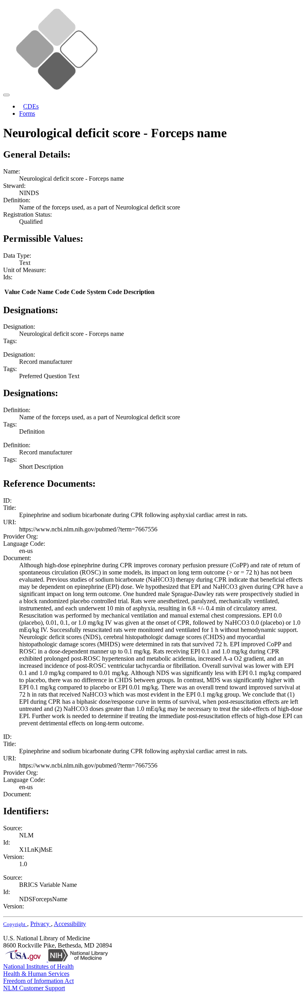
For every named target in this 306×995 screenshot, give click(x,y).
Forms (27, 113)
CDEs (31, 106)
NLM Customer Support (34, 988)
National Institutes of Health (38, 966)
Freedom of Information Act (38, 980)
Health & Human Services (36, 973)
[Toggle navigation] (6, 95)
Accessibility (70, 923)
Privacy (40, 923)
